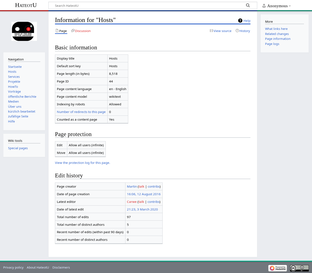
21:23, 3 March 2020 (142, 209)
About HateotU (38, 267)
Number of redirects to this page (81, 112)
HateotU (26, 5)
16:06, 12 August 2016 (144, 194)
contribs (154, 186)
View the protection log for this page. (82, 162)
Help (246, 20)
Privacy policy (13, 267)
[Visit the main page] (24, 31)
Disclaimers (61, 267)
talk (141, 186)
